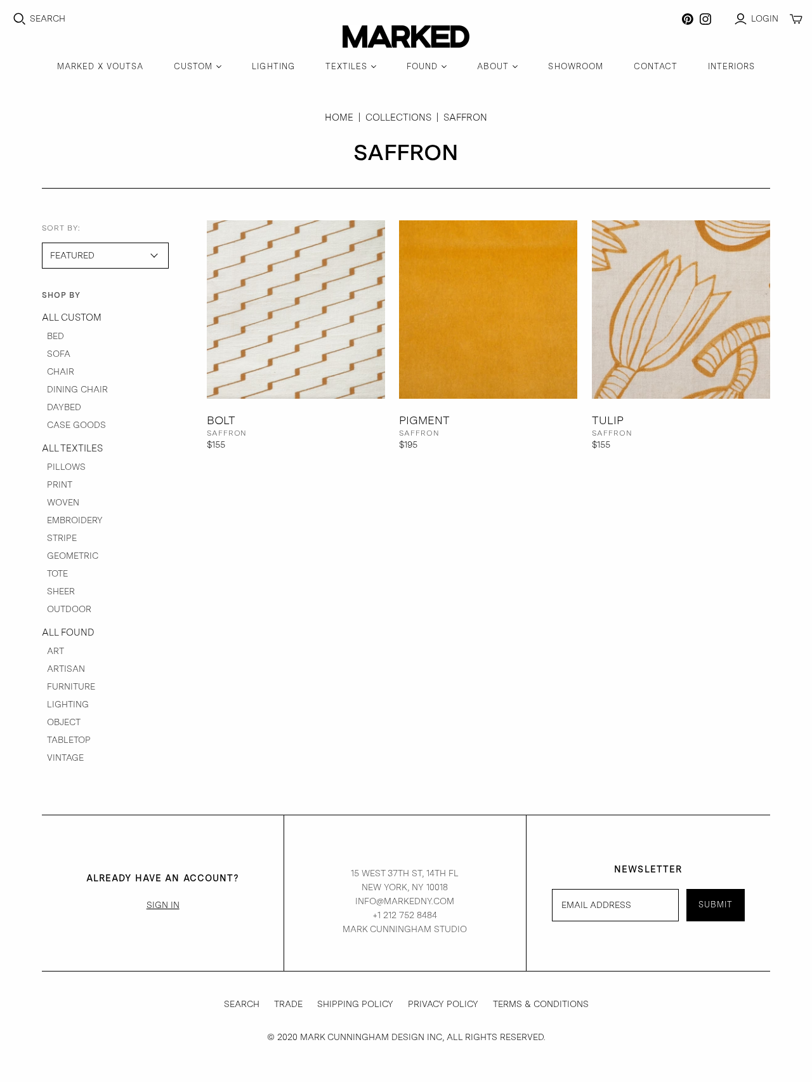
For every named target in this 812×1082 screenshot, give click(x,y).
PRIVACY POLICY (443, 1004)
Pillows (66, 467)
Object (64, 722)
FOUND (422, 66)
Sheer (61, 591)
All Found (68, 632)
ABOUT (493, 66)
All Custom (72, 317)
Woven (63, 502)
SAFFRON (227, 433)
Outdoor (69, 609)
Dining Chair (77, 389)
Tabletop (69, 740)
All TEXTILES (72, 448)
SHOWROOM (575, 66)
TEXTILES (346, 66)
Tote (57, 573)
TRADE (288, 1004)
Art (55, 651)
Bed (55, 336)
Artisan (66, 669)
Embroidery (75, 520)
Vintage (65, 757)
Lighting (68, 704)
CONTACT (656, 66)
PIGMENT (424, 420)
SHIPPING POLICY (355, 1004)
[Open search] (19, 19)
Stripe (62, 538)
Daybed (64, 407)
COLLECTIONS (398, 117)
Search (47, 18)
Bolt (221, 420)
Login (764, 18)
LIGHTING (273, 66)
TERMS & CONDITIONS (541, 1004)
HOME (339, 117)
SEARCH (241, 1004)
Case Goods (76, 425)
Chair (60, 371)
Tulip (608, 420)
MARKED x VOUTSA (100, 66)
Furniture (71, 686)
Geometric (72, 556)
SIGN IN (163, 905)
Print (59, 484)
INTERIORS (731, 66)
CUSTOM (193, 66)
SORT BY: (61, 228)
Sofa (58, 354)
